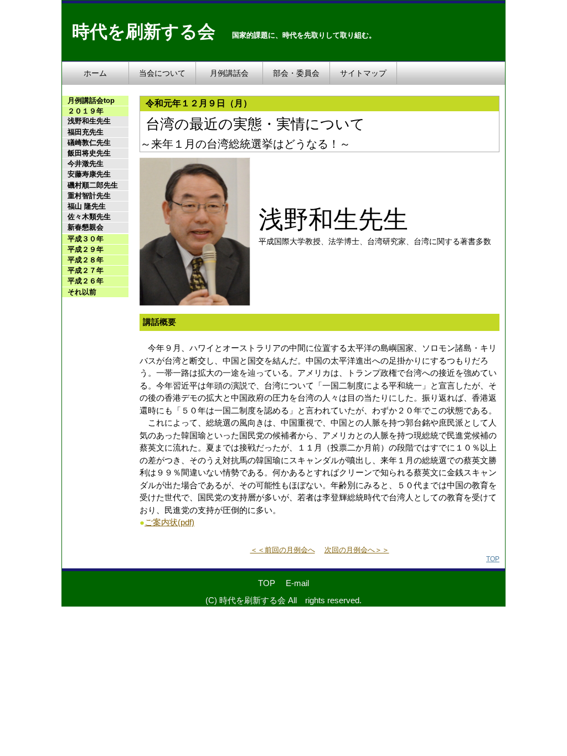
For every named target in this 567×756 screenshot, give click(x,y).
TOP (492, 559)
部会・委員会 (296, 73)
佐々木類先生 (89, 217)
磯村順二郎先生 (93, 185)
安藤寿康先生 (89, 174)
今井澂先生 (86, 163)
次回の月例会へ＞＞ (356, 550)
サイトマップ (363, 73)
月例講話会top (91, 100)
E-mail (297, 583)
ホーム (95, 73)
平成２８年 (86, 260)
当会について (162, 73)
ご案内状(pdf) (169, 522)
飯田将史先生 (89, 153)
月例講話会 (229, 73)
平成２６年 (86, 281)
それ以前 (82, 292)
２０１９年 (86, 111)
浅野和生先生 (89, 121)
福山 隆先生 (87, 206)
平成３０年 (86, 239)
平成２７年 (86, 270)
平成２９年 (86, 249)
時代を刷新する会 (143, 32)
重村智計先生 (89, 195)
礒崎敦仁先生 (89, 142)
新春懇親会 (86, 227)
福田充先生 (86, 132)
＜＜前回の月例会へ (282, 550)
